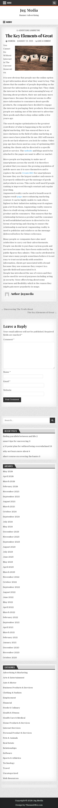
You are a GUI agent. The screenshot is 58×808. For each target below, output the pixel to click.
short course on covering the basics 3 (21, 456)
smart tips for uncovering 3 (16, 441)
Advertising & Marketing (29, 30)
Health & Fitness (11, 713)
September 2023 (11, 542)
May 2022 (8, 602)
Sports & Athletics (12, 758)
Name (7, 372)
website (28, 151)
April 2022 (8, 607)
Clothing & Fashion (12, 693)
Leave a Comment (44, 41)
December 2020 (11, 647)
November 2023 (11, 537)
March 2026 (9, 481)
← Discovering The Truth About (17, 309)
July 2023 (8, 552)
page (19, 196)
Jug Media (29, 10)
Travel (6, 768)
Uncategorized (10, 773)
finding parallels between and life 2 (20, 436)
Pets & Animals (10, 738)
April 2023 (8, 567)
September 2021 (11, 622)
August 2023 (9, 547)
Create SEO (28, 173)
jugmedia (11, 41)
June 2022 (8, 597)
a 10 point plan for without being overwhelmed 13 (27, 446)
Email (6, 381)
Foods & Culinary (11, 708)
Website (7, 390)
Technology (9, 763)
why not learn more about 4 (16, 451)
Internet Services (12, 728)
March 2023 (9, 572)
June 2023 (8, 557)
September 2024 (11, 517)
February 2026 (10, 486)
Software (7, 753)
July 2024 (8, 522)
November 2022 (11, 577)
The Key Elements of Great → (42, 312)
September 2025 (11, 496)
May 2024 (8, 527)
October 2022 (10, 582)
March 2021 (9, 632)
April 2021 (8, 627)
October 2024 (10, 511)
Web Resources (11, 778)
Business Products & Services (18, 687)
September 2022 (11, 587)
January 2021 (9, 642)
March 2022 (9, 612)
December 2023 (11, 532)
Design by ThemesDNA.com (29, 805)
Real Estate (8, 743)
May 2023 (8, 562)
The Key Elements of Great (29, 35)
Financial (7, 703)
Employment (9, 698)
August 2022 (9, 592)
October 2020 (10, 657)
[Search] (54, 3)
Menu (9, 2)
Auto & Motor (9, 683)
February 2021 (10, 637)
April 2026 (8, 476)
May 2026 (8, 471)
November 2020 (11, 652)
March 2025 (9, 506)
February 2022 (10, 617)
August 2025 (9, 501)
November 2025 (11, 491)
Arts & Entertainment (13, 678)
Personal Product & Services (17, 733)
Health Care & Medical (14, 718)
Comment (8, 339)
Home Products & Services (16, 723)
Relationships (10, 748)
